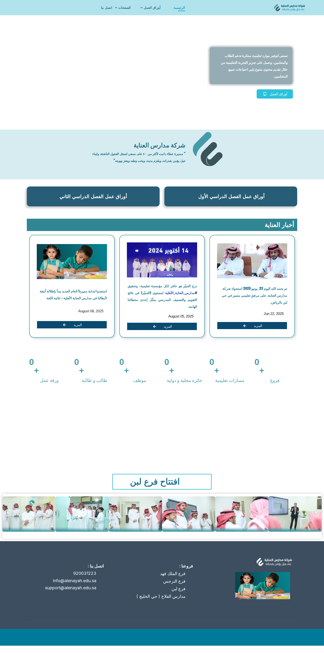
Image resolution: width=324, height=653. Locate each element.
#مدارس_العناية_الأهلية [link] (180, 292)
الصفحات (124, 7)
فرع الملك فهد (172, 573)
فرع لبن (178, 588)
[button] (8, 512)
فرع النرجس (174, 581)
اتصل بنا (106, 7)
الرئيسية (179, 7)
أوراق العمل (152, 7)
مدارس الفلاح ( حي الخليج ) (160, 596)
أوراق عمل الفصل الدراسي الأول (231, 196)
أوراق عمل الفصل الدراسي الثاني (93, 196)
